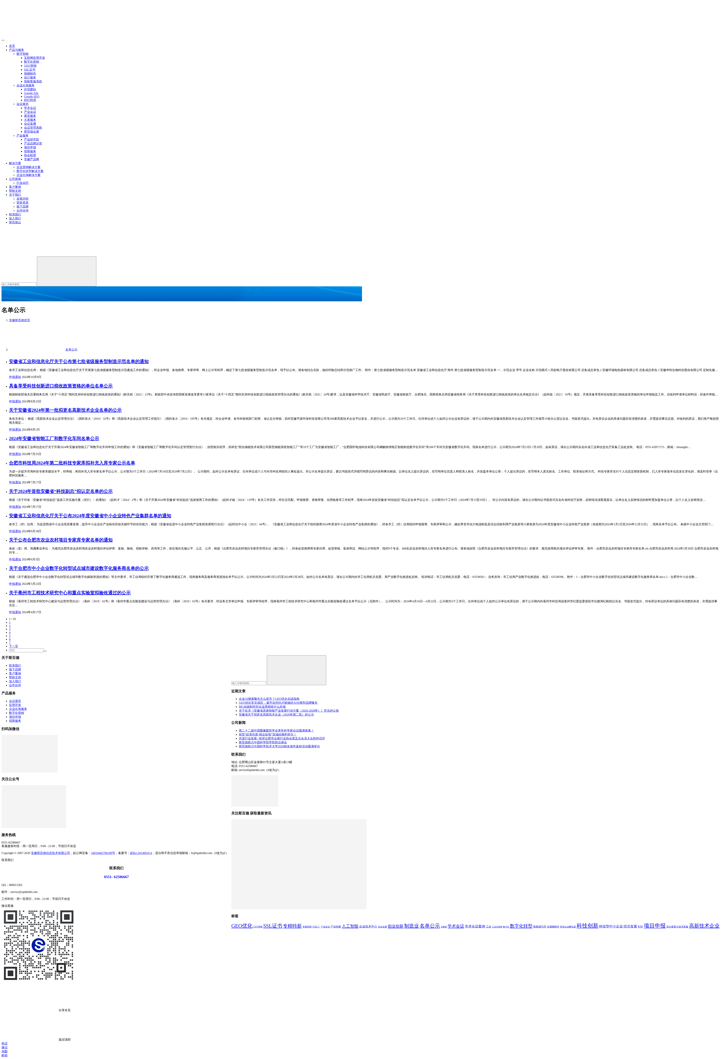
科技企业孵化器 (568, 927)
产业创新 (336, 926)
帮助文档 (15, 190)
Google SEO (31, 96)
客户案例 (15, 186)
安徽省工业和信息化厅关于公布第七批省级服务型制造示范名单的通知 (79, 361)
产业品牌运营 (33, 143)
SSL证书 (29, 69)
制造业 (411, 926)
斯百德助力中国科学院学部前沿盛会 (263, 742)
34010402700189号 (103, 853)
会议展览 (23, 104)
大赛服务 (30, 119)
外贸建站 (30, 89)
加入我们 (15, 218)
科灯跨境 (30, 100)
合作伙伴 (23, 210)
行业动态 (23, 182)
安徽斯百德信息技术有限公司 (50, 853)
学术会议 (30, 108)
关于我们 (15, 194)
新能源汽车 (539, 926)
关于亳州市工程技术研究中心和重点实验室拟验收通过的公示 (70, 592)
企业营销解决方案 (29, 167)
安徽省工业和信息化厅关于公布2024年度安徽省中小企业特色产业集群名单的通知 (90, 515)
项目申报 (30, 147)
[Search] (66, 271)
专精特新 (292, 925)
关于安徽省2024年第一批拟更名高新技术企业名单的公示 (65, 410)
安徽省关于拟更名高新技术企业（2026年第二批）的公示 (276, 714)
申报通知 (15, 377)
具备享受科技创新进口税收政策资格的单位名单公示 (61, 385)
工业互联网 (497, 927)
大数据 (444, 927)
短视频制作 (553, 926)
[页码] (45, 651)
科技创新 (587, 926)
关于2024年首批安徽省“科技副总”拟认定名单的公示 (61, 491)
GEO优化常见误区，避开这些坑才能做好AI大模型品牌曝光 (278, 702)
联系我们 (15, 214)
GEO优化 (242, 926)
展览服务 (30, 115)
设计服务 (30, 77)
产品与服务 (16, 49)
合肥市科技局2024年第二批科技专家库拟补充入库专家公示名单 (72, 462)
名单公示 (430, 926)
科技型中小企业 (611, 926)
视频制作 (30, 73)
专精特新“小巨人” (311, 927)
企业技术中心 (368, 926)
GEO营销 (30, 65)
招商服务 (30, 151)
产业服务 (23, 135)
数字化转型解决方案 (30, 171)
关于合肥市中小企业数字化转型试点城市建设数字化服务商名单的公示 (79, 568)
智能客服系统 (33, 81)
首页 (12, 46)
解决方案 (15, 163)
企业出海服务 (26, 85)
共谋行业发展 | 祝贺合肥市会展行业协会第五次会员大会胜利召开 (282, 738)
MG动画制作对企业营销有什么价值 (262, 706)
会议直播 (30, 123)
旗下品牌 (23, 206)
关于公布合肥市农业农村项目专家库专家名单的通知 (61, 539)
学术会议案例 (475, 926)
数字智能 (23, 53)
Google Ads (31, 93)
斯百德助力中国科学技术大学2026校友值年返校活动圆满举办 (279, 746)
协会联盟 (30, 155)
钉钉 (640, 926)
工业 (488, 926)
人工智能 (350, 926)
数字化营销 (31, 61)
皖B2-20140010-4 (141, 853)
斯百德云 (15, 222)
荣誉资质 (23, 202)
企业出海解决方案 (29, 175)
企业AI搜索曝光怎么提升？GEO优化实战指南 (269, 698)
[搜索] (30, 254)
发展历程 (23, 198)
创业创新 (395, 926)
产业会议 (30, 111)
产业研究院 (31, 139)
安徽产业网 (31, 159)
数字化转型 (521, 926)
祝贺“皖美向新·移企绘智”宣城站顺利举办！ (267, 734)
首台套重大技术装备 (677, 926)
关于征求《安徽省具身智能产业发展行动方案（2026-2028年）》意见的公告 (289, 710)
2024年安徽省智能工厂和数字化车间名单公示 (54, 438)
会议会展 (382, 927)
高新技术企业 (704, 926)
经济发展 (630, 926)
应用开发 (15, 705)
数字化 (506, 927)
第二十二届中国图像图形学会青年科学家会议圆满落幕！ (276, 730)
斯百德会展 (31, 131)
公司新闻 (15, 179)
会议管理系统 (33, 127)
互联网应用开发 (34, 57)
